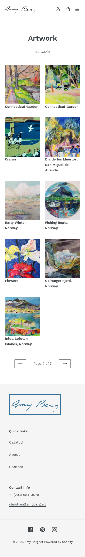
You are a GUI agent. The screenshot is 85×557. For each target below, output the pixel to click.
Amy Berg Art (33, 542)
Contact (16, 467)
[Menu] (77, 9)
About (14, 454)
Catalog (16, 442)
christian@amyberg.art (27, 504)
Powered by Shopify (58, 542)
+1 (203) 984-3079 (24, 495)
